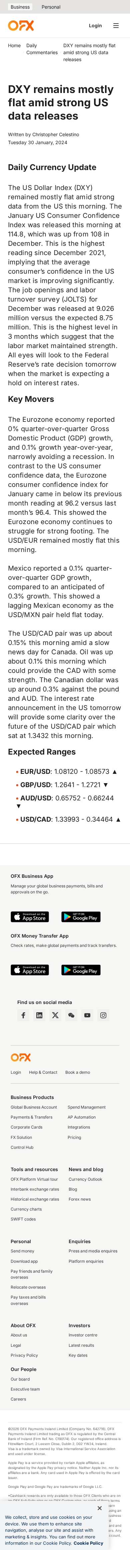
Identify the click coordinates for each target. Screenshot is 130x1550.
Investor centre (83, 1334)
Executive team (25, 1389)
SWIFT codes (23, 1219)
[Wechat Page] (71, 1015)
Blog (73, 1189)
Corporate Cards (26, 1127)
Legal (16, 1345)
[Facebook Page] (23, 1015)
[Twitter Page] (55, 1015)
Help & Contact (43, 1072)
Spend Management (87, 1107)
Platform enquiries (86, 1261)
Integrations (79, 1127)
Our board (20, 1379)
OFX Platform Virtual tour (34, 1179)
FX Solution (21, 1137)
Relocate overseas (28, 1287)
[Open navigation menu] (116, 26)
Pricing (74, 1137)
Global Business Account (34, 1107)
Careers (18, 1399)
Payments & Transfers (31, 1117)
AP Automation (82, 1117)
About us (19, 1334)
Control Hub (22, 1147)
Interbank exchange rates (35, 1189)
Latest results (81, 1345)
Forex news (80, 1199)
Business (20, 7)
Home (14, 45)
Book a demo (77, 1072)
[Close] (99, 1508)
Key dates (78, 1355)
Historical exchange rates (35, 1199)
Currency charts (26, 1209)
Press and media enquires (93, 1250)
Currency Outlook (85, 1179)
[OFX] (21, 25)
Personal (51, 7)
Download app (24, 1261)
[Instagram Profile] (103, 1015)
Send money (22, 1250)
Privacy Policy (24, 1355)
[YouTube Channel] (87, 1015)
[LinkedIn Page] (39, 1015)
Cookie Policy (88, 1543)
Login (95, 25)
